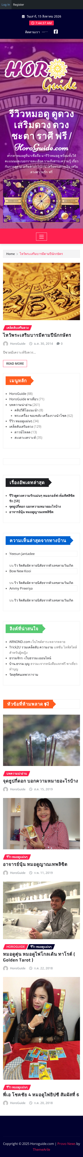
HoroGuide (18, 344)
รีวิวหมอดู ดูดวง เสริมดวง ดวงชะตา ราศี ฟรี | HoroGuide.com (41, 130)
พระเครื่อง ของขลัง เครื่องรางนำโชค (40, 415)
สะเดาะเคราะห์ (25, 437)
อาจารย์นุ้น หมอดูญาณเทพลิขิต (31, 512)
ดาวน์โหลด (22, 432)
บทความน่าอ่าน (20, 405)
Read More (15, 363)
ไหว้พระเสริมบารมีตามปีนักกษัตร (41, 254)
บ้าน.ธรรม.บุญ (19, 663)
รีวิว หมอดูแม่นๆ (20, 421)
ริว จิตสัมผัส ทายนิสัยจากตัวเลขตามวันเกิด (43, 565)
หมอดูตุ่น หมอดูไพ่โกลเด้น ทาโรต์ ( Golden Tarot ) (39, 957)
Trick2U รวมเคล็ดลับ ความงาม (31, 647)
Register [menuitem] (18, 4)
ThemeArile (41, 1149)
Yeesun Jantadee (22, 554)
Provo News (66, 1143)
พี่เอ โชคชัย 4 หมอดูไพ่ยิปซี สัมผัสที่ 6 (41, 1094)
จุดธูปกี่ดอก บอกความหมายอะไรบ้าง (35, 506)
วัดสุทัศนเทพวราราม (23, 674)
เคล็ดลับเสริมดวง (21, 426)
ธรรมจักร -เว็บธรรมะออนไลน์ (30, 658)
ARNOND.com (19, 642)
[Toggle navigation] (41, 237)
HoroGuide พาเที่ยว (23, 399)
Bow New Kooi (20, 571)
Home (10, 254)
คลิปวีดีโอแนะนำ (26, 410)
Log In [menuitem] (6, 4)
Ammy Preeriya (21, 588)
